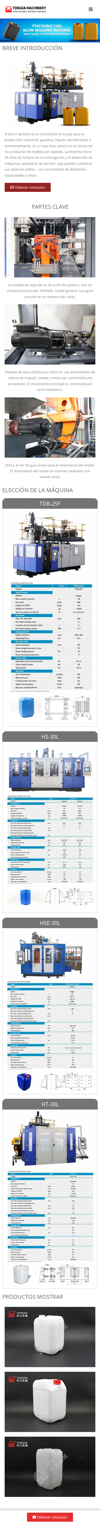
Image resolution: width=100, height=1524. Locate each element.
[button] (28, 187)
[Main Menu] (91, 9)
